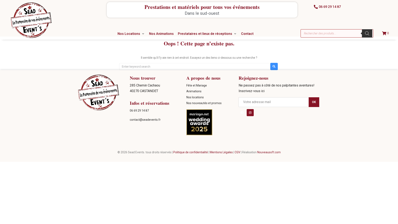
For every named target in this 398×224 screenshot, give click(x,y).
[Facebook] (243, 113)
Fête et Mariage (196, 85)
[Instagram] (252, 113)
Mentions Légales (221, 152)
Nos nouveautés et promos (204, 103)
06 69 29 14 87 (139, 110)
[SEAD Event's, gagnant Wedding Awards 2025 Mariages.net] (199, 134)
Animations (193, 91)
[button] (131, 34)
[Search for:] (194, 66)
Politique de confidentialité (190, 152)
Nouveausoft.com (269, 152)
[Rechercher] (367, 33)
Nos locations (195, 97)
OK (310, 217)
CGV (238, 152)
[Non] (392, 220)
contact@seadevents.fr (145, 119)
